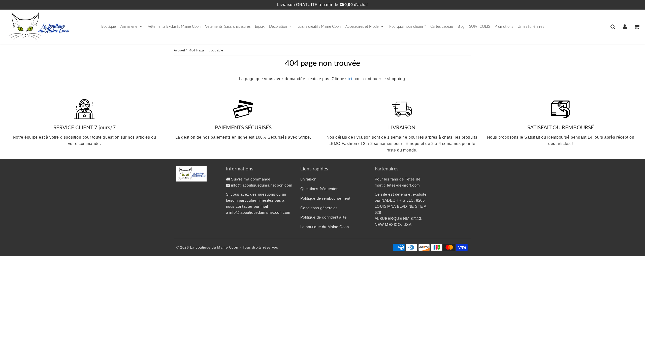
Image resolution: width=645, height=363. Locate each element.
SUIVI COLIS (479, 26)
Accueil (179, 50)
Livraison (308, 179)
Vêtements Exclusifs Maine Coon (174, 26)
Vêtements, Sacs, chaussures (227, 26)
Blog (461, 26)
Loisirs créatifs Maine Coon (319, 26)
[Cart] (636, 26)
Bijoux (260, 26)
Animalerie (128, 26)
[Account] (624, 26)
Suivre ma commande (250, 179)
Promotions (504, 26)
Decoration (278, 26)
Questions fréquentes (319, 189)
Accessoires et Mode (362, 26)
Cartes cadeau (441, 26)
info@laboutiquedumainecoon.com (261, 185)
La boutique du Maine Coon (324, 227)
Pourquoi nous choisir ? (407, 26)
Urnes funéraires (531, 26)
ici (350, 79)
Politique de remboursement (325, 198)
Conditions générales (319, 208)
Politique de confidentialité (323, 217)
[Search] (613, 26)
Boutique (108, 26)
